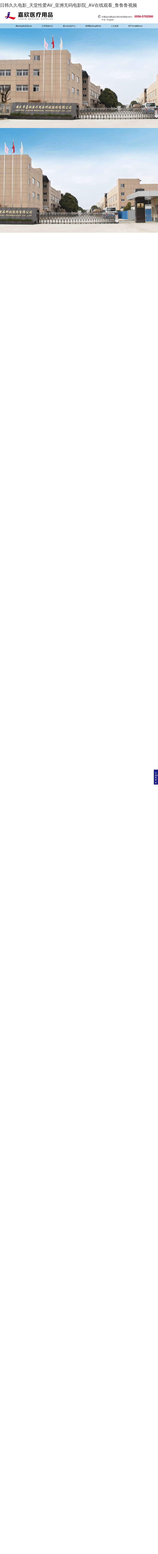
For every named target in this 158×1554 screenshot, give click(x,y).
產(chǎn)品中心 (69, 25)
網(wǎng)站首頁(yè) (24, 25)
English (110, 19)
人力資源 (114, 25)
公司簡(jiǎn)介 (47, 25)
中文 (104, 19)
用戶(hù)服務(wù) (135, 25)
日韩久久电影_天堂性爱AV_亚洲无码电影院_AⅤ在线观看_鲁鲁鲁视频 (68, 5)
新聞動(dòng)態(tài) (93, 25)
